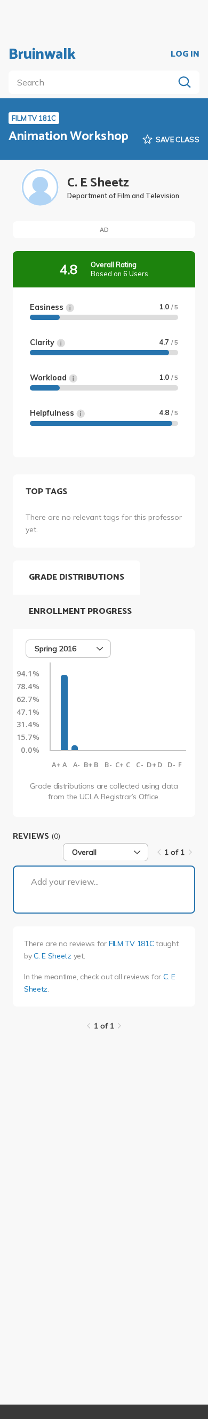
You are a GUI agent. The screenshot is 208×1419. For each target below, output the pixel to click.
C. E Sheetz (52, 956)
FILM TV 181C (131, 943)
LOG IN (185, 54)
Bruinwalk (42, 54)
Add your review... (65, 881)
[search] (93, 82)
